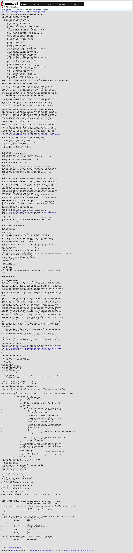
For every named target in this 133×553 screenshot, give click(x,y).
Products (23, 4)
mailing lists (14, 550)
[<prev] (3, 12)
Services (36, 4)
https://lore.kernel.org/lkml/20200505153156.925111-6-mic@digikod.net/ (29, 212)
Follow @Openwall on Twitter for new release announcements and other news (25, 10)
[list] (43, 12)
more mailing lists (18, 547)
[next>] (8, 12)
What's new (75, 4)
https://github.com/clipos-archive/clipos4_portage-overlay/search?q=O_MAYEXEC (31, 348)
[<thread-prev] (15, 12)
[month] (35, 12)
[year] (39, 12)
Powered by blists (6, 547)
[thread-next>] (24, 12)
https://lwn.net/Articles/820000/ (37, 349)
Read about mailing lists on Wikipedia (39, 550)
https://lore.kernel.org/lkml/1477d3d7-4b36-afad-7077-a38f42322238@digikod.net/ (31, 134)
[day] (30, 12)
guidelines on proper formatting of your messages (79, 550)
